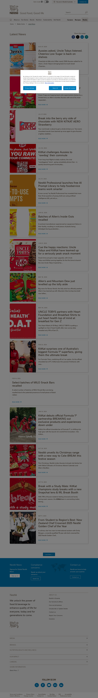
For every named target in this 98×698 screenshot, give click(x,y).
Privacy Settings (29, 88)
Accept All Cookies (70, 88)
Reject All (55, 88)
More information (49, 83)
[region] (49, 81)
